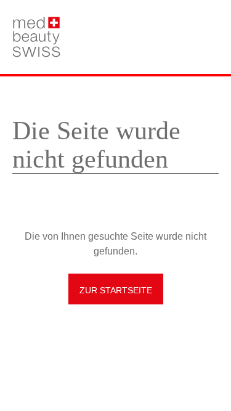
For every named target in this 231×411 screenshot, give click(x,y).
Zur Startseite (115, 290)
